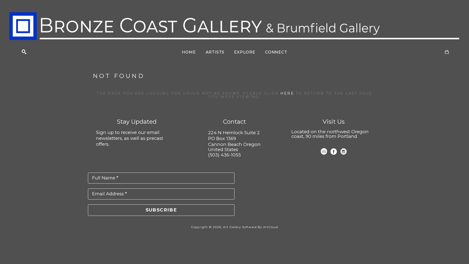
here (287, 93)
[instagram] (343, 151)
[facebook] (333, 151)
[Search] (24, 52)
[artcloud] (324, 151)
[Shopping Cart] (447, 52)
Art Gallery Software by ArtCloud (250, 227)
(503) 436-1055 (224, 155)
